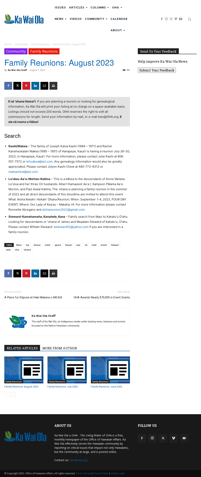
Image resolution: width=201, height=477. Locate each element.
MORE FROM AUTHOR (59, 348)
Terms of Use (83, 473)
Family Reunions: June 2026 (106, 386)
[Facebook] (161, 19)
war (78, 244)
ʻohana (27, 249)
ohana (37, 244)
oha (17, 249)
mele (47, 244)
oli (86, 244)
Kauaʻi (68, 244)
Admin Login (118, 473)
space (58, 244)
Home (7, 44)
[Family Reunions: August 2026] (23, 369)
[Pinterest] (26, 86)
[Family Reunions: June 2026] (110, 369)
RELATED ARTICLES (22, 348)
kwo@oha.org (78, 460)
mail (94, 244)
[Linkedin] (35, 86)
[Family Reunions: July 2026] (67, 369)
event (104, 244)
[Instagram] (166, 19)
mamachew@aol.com (23, 172)
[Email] (44, 86)
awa (8, 249)
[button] (189, 19)
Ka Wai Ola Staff (17, 70)
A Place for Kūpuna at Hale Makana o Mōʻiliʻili (33, 297)
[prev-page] (6, 394)
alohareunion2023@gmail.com (63, 209)
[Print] (53, 86)
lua (27, 244)
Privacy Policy (100, 473)
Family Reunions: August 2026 (21, 386)
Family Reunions (40, 44)
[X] (171, 19)
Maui (19, 244)
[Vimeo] (176, 19)
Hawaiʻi (115, 244)
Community (21, 44)
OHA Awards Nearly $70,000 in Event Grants (102, 297)
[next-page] (13, 394)
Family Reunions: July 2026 (63, 386)
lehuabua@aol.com (39, 161)
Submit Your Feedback (156, 70)
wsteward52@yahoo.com (71, 227)
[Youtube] (180, 19)
